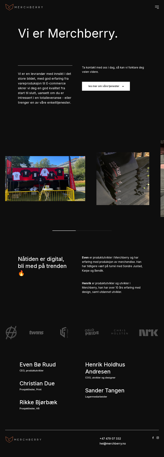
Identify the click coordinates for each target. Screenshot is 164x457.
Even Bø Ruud (38, 364)
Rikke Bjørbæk (38, 402)
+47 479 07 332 (110, 438)
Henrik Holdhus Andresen (105, 368)
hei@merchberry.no (113, 443)
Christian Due (37, 383)
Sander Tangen (104, 390)
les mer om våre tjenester (103, 86)
